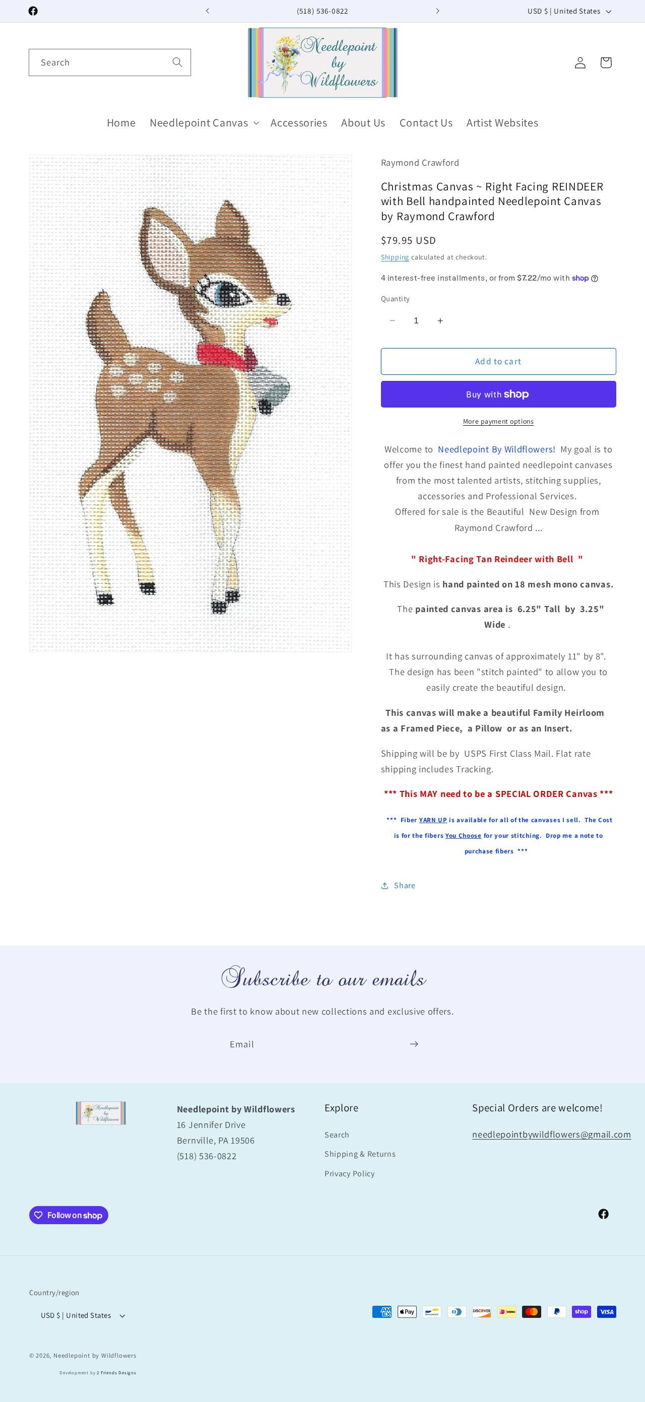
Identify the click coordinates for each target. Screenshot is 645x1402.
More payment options (498, 421)
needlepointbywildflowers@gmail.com (551, 1134)
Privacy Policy (350, 1174)
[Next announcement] (437, 11)
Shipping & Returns (360, 1154)
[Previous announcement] (208, 11)
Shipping (395, 256)
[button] (203, 123)
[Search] (177, 62)
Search (337, 1134)
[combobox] (109, 62)
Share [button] (404, 885)
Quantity (395, 298)
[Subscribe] (414, 1044)
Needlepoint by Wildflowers (95, 1355)
